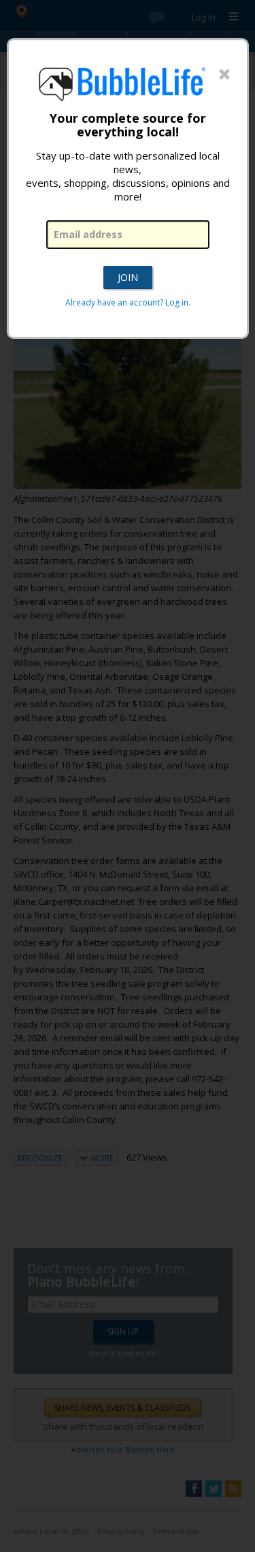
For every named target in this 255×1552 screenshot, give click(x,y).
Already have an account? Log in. (127, 302)
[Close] (224, 75)
